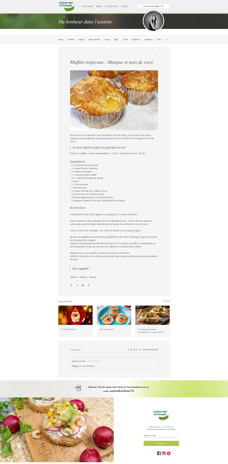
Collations (148, 39)
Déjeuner (136, 39)
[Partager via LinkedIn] (83, 285)
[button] (167, 39)
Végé (116, 39)
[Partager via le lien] (89, 285)
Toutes (60, 39)
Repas (81, 39)
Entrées (71, 39)
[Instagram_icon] (164, 453)
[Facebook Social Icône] (159, 453)
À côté (125, 39)
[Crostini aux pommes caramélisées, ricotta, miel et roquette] (152, 315)
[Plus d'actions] (156, 55)
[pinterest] (169, 453)
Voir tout (166, 301)
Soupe (107, 39)
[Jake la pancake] (114, 315)
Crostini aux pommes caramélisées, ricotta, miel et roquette (150, 330)
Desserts (74, 277)
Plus (159, 39)
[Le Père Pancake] (75, 315)
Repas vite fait (94, 39)
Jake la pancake (107, 329)
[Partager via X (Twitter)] (77, 285)
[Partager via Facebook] (71, 285)
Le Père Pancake (68, 329)
